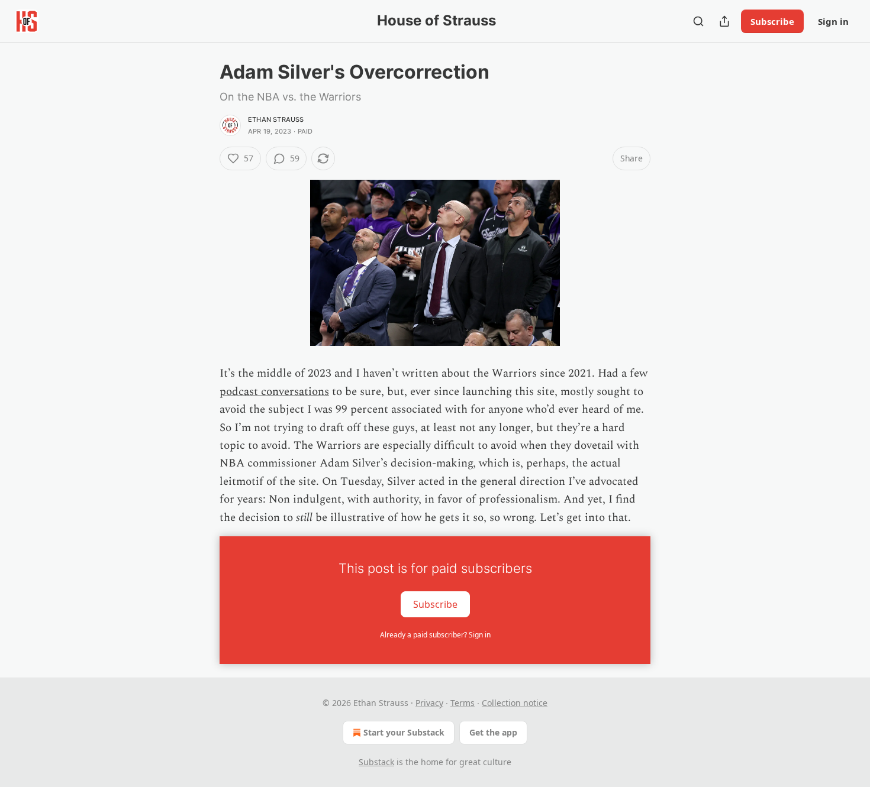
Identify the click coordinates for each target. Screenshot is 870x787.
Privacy (429, 702)
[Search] (698, 21)
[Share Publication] (724, 21)
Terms (462, 702)
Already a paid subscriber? (435, 635)
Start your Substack (403, 732)
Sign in (833, 21)
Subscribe (772, 21)
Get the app (493, 732)
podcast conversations (274, 391)
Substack (376, 761)
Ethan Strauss (276, 119)
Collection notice (514, 702)
